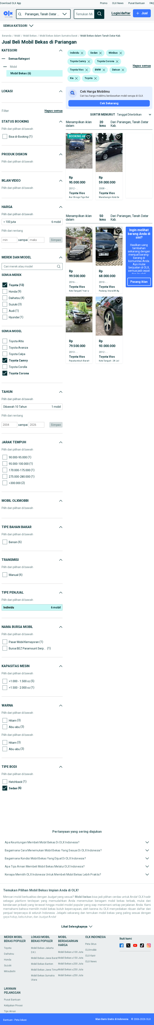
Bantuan (8, 1020)
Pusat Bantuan (12, 999)
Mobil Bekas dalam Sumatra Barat (58, 36)
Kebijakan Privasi (13, 1005)
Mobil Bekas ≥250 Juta (70, 975)
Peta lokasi (20, 1020)
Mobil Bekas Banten (42, 964)
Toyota (7, 948)
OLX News (91, 961)
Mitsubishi (9, 971)
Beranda (6, 36)
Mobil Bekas (30, 36)
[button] (10, 3)
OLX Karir (90, 955)
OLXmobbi (90, 949)
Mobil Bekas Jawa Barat (44, 958)
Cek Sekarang (109, 103)
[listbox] (82, 53)
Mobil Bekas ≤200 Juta (70, 963)
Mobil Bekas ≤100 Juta (70, 952)
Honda (7, 959)
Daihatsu (9, 953)
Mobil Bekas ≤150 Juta (70, 957)
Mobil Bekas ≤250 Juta (70, 969)
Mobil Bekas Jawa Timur (44, 969)
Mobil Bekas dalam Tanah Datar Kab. (100, 36)
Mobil (17, 36)
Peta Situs (90, 944)
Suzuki (7, 965)
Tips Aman (10, 1011)
